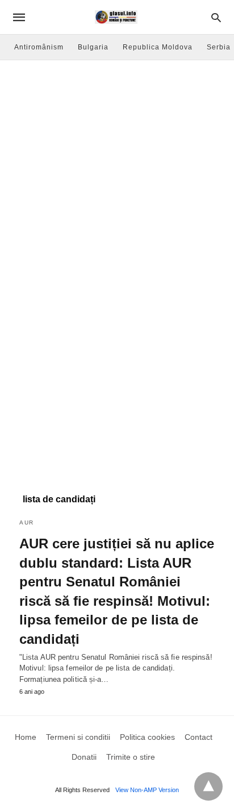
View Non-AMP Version (147, 789)
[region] (117, 391)
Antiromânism (39, 47)
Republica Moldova (158, 47)
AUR (26, 522)
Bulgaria (93, 47)
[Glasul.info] (116, 17)
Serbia (219, 47)
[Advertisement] (117, 183)
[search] (216, 17)
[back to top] (208, 786)
